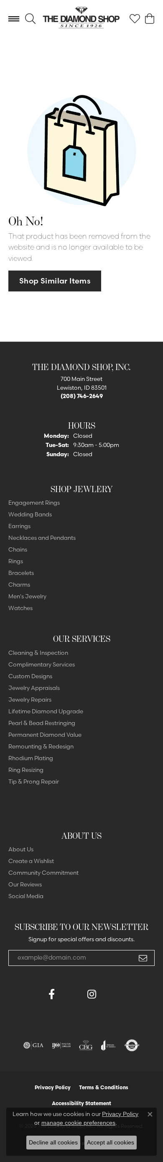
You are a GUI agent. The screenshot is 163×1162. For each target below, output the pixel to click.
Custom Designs (30, 676)
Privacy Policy (53, 1087)
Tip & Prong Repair (33, 781)
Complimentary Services (41, 664)
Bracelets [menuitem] (21, 573)
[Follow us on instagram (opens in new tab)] (91, 994)
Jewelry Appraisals (34, 687)
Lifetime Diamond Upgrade (45, 711)
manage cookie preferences (78, 1122)
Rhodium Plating (30, 758)
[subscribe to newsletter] (143, 957)
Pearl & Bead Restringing (41, 723)
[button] (30, 18)
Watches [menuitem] (20, 608)
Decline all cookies (53, 1142)
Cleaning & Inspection (38, 652)
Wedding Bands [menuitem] (30, 514)
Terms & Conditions (103, 1087)
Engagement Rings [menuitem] (34, 502)
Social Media (25, 896)
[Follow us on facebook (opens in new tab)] (51, 994)
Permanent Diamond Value (45, 734)
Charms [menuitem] (19, 584)
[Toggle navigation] (13, 19)
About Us (20, 849)
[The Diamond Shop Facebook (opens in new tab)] (71, 994)
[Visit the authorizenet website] (132, 1045)
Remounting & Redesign (41, 746)
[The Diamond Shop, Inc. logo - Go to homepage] (81, 18)
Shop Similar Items (54, 281)
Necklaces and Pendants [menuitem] (42, 537)
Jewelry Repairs (29, 699)
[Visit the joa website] (108, 1045)
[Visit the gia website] (33, 1045)
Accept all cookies (110, 1142)
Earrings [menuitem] (19, 526)
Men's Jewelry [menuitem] (27, 596)
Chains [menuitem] (17, 549)
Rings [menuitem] (15, 561)
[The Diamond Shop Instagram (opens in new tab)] (111, 994)
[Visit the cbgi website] (86, 1045)
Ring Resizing (25, 769)
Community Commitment (43, 872)
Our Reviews (25, 884)
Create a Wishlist (31, 861)
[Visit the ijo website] (61, 1045)
